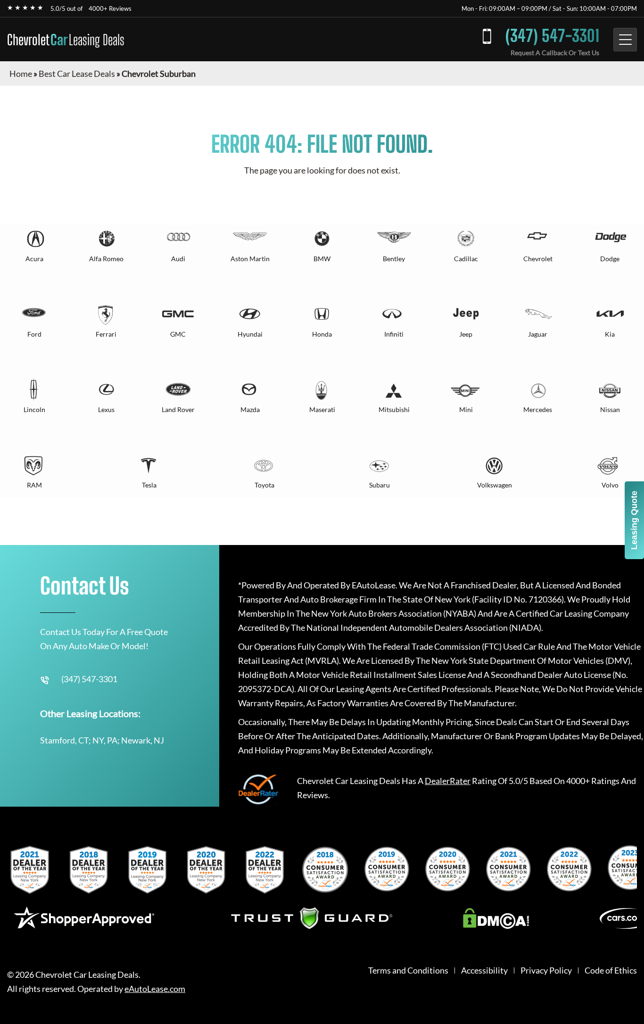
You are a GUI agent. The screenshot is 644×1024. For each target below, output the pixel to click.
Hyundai (250, 334)
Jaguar (537, 334)
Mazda (250, 409)
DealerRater (448, 781)
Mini (466, 409)
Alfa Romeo (106, 259)
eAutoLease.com (154, 989)
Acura (34, 259)
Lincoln (34, 409)
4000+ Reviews (110, 8)
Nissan (610, 409)
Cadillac (466, 259)
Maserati (322, 409)
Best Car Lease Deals (77, 73)
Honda (322, 334)
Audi (178, 259)
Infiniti (394, 334)
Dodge (609, 259)
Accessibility (484, 970)
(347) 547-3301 (552, 35)
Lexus (106, 409)
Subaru (379, 485)
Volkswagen (494, 485)
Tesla (149, 485)
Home (20, 73)
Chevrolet (65, 39)
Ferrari (106, 334)
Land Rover (178, 409)
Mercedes (537, 409)
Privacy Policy (546, 970)
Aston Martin (250, 259)
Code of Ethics (611, 970)
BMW (322, 259)
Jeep (465, 334)
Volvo (610, 485)
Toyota (264, 485)
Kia (610, 334)
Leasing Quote (634, 520)
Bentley (394, 259)
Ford (34, 334)
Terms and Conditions (408, 970)
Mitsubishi (394, 409)
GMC (178, 334)
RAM (34, 485)
